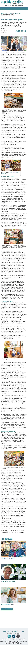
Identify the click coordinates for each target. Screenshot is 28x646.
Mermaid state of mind (7, 604)
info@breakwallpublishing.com (13, 642)
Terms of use (22, 639)
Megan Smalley (4, 30)
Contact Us (4, 639)
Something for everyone (11, 19)
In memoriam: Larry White (8, 581)
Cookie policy (16, 639)
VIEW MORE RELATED (7, 609)
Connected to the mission (8, 558)
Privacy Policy (10, 639)
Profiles (7, 539)
